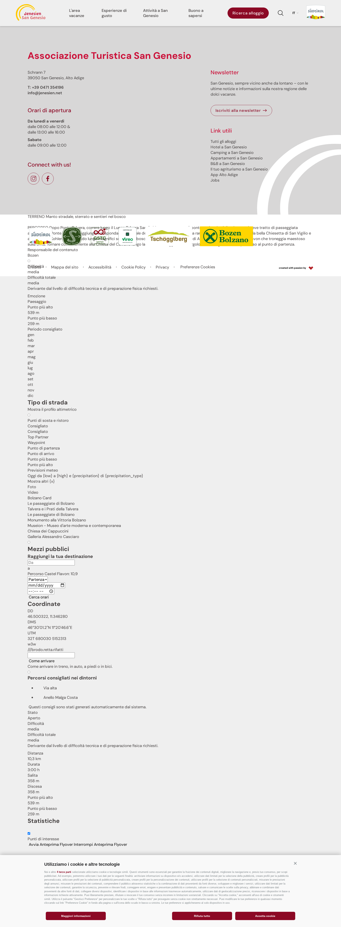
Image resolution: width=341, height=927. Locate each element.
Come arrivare (41, 661)
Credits (34, 267)
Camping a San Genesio (232, 152)
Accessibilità (99, 267)
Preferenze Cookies (197, 267)
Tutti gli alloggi (223, 141)
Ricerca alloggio (248, 13)
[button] (295, 863)
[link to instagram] (33, 179)
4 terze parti (64, 871)
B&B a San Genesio (228, 163)
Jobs (215, 180)
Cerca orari (39, 597)
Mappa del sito (64, 267)
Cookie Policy (133, 267)
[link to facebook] (48, 179)
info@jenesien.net (45, 92)
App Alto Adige (224, 174)
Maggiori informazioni (76, 916)
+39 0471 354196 (48, 87)
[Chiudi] (29, 851)
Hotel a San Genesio (229, 147)
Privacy (162, 267)
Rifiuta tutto (202, 916)
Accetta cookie (265, 916)
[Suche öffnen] (281, 13)
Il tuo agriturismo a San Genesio (239, 169)
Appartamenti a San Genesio (237, 158)
